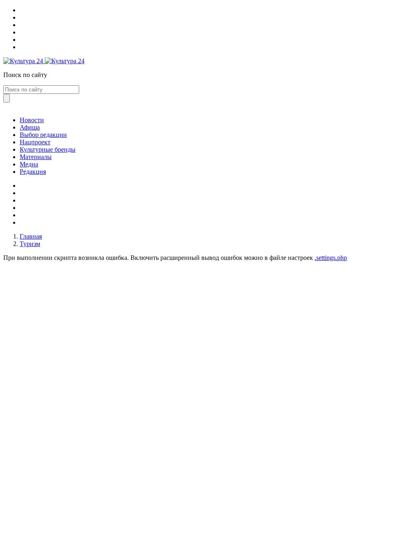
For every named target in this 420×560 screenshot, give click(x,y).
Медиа (29, 164)
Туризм (30, 243)
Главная (31, 236)
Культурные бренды (47, 149)
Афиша (30, 127)
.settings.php (331, 257)
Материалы (36, 156)
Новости (32, 119)
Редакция (33, 171)
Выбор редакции (43, 134)
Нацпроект (35, 142)
